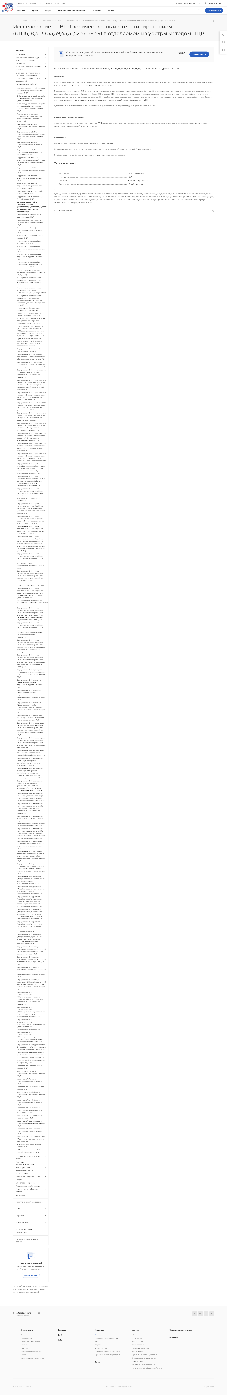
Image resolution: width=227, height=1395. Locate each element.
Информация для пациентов (32, 1358)
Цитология (20, 1195)
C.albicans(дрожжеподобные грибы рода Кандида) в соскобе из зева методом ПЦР (31, 90)
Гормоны (19, 70)
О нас (23, 1335)
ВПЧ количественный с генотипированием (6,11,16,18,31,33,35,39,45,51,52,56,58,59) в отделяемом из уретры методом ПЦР (32, 206)
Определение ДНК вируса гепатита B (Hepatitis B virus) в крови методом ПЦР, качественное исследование (31, 373)
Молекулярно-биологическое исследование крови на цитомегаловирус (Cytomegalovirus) (31, 290)
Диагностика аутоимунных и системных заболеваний (28, 74)
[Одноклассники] (211, 1313)
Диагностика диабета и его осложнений (28, 80)
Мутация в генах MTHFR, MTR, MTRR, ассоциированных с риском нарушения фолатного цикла (31, 320)
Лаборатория (26, 1338)
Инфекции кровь (23, 1168)
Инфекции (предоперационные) (25, 1163)
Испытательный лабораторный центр (147, 1368)
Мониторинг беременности (28, 1176)
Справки (20, 1215)
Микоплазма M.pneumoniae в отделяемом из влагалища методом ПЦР (31, 249)
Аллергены (21, 54)
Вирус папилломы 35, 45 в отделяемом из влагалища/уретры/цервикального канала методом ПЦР (31, 161)
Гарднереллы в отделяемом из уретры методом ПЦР (29, 216)
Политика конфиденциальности (119, 1387)
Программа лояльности (30, 1341)
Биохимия (20, 63)
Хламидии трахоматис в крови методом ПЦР (29, 1145)
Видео (23, 1355)
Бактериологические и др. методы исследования (27, 59)
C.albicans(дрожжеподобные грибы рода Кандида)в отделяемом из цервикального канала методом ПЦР (31, 107)
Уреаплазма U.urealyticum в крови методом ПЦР (31, 1088)
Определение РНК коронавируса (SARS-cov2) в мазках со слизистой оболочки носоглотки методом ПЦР (31, 1054)
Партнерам (25, 1348)
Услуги (135, 1330)
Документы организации (31, 1351)
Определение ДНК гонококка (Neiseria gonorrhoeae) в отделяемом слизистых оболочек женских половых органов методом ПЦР (31, 695)
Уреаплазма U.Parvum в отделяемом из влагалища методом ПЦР (31, 1073)
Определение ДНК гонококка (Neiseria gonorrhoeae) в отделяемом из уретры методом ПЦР (29, 683)
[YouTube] (206, 1313)
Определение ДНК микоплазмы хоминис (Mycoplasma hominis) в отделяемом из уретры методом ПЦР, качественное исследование (30, 796)
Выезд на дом (137, 1361)
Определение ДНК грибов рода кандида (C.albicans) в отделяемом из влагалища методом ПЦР (30, 717)
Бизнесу (62, 1330)
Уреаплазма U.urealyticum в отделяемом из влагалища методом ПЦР (31, 1094)
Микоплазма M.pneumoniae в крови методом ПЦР (29, 242)
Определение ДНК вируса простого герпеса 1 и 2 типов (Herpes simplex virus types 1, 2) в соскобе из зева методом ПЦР (31, 446)
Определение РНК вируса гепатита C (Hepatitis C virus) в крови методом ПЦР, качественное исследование (31, 1047)
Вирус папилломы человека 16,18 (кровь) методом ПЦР (30, 198)
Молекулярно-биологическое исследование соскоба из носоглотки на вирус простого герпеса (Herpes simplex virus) (29, 311)
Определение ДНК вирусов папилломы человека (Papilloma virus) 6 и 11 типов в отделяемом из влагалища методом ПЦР (30, 519)
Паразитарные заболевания (28, 1186)
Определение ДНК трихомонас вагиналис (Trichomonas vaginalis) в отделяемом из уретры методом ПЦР (31, 844)
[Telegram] (200, 1313)
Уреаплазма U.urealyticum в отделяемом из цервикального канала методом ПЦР (29, 1110)
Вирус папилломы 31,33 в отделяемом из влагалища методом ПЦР (31, 126)
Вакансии (25, 1345)
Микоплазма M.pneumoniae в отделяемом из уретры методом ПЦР (29, 256)
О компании (27, 1330)
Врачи (98, 1362)
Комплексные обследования (29, 1202)
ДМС (60, 1335)
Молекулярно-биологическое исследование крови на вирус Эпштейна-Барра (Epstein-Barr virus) (29, 281)
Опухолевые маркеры (25, 1183)
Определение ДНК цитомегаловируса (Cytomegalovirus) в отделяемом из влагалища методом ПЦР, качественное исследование (31, 1011)
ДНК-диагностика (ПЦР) (26, 84)
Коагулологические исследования (24, 1172)
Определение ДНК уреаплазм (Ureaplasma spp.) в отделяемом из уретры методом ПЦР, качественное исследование (31, 879)
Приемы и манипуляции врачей (27, 1240)
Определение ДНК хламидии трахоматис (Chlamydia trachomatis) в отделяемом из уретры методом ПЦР (31, 960)
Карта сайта (209, 1387)
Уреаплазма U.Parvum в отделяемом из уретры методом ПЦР (29, 1081)
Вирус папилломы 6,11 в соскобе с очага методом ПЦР (30, 192)
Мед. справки (137, 1341)
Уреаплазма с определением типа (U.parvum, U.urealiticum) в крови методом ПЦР (31, 1139)
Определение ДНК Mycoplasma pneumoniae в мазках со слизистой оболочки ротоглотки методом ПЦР (31, 364)
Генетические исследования (28, 66)
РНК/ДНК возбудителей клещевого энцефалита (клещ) (31, 1061)
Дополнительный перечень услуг (28, 1157)
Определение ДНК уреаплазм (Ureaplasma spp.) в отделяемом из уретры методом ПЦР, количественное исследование (31, 890)
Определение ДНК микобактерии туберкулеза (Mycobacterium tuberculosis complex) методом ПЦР (31, 752)
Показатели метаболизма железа (27, 1190)
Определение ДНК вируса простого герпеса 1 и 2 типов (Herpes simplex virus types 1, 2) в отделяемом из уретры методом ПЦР (31, 406)
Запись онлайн (214, 10)
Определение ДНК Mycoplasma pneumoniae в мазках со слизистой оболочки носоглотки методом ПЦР (31, 356)
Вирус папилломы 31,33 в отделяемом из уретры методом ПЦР (29, 144)
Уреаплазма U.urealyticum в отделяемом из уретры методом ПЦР (29, 1102)
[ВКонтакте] (194, 1313)
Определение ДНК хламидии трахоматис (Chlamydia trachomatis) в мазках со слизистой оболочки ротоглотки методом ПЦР (31, 950)
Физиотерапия (23, 1222)
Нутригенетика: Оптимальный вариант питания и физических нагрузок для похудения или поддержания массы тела (29, 342)
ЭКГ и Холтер (137, 1338)
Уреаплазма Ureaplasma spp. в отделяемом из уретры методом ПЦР (29, 1131)
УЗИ (18, 1209)
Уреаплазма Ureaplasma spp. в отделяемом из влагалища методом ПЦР (31, 1123)
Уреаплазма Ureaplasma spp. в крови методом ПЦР (29, 1117)
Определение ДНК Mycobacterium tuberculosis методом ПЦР (31, 350)
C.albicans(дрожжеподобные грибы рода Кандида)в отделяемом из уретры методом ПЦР (31, 98)
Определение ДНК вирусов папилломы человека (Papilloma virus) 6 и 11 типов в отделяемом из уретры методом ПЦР (30, 529)
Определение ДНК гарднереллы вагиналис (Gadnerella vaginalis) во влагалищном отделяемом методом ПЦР (31, 673)
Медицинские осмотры (180, 1330)
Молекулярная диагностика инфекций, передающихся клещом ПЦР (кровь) (31, 272)
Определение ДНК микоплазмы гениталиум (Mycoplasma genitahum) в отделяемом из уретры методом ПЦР (30, 761)
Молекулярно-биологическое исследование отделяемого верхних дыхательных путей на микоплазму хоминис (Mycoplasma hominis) (31, 300)
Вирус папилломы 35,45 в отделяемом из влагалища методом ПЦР (31, 170)
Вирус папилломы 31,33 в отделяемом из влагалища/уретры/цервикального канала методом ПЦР (31, 135)
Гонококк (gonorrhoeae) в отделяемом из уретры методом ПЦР (29, 230)
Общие (19, 1180)
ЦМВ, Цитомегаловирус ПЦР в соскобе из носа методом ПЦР (29, 1151)
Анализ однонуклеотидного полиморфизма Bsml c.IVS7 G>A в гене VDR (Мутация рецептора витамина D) (30, 117)
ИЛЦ (60, 1340)
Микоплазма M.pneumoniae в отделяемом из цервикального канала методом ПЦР (29, 264)
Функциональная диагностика (24, 1230)
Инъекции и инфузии (140, 1348)
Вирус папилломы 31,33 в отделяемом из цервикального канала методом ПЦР (29, 152)
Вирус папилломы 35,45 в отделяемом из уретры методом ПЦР (29, 178)
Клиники (173, 1337)
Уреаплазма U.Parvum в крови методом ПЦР (29, 1067)
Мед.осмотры (137, 1351)
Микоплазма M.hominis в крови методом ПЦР (30, 237)
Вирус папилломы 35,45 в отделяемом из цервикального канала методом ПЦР (29, 185)
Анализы (20, 50)
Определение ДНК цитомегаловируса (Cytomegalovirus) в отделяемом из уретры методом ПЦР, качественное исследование (31, 1024)
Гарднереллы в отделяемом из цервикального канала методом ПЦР (30, 222)
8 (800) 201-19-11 (214, 3)
